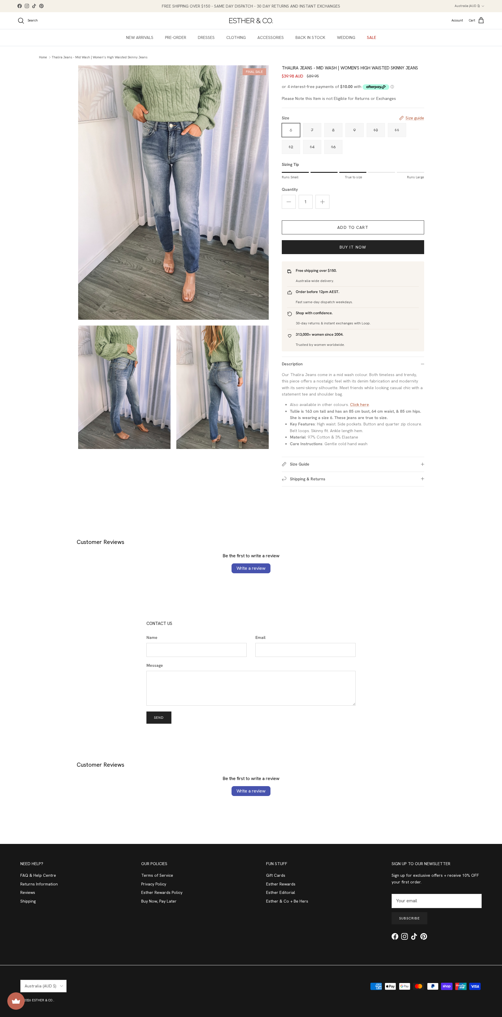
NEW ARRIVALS (139, 37)
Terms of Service (157, 875)
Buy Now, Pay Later (159, 901)
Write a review (251, 568)
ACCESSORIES (270, 37)
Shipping (28, 901)
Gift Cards (275, 875)
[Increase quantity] (322, 202)
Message (154, 665)
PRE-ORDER (175, 37)
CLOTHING (236, 37)
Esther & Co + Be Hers (287, 901)
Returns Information (39, 884)
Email (260, 637)
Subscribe (409, 918)
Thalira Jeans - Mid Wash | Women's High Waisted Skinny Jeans (100, 57)
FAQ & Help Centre (38, 875)
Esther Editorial (280, 892)
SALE (371, 37)
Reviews (27, 892)
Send (159, 717)
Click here (359, 404)
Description (292, 363)
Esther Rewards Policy (161, 892)
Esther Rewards (280, 884)
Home (43, 57)
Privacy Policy (153, 884)
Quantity (290, 189)
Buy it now (353, 247)
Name (151, 637)
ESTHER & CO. (42, 1000)
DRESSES (206, 37)
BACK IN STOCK (310, 37)
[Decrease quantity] (289, 202)
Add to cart (352, 227)
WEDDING (346, 37)
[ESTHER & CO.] (251, 20)
